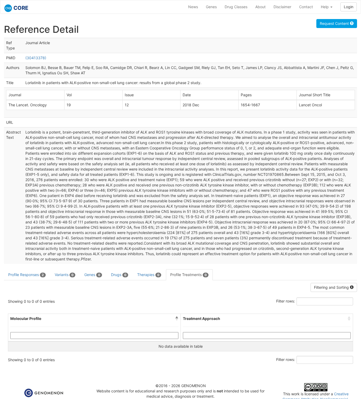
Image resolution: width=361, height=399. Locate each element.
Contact (306, 6)
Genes (211, 6)
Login (348, 6)
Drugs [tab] (118, 274)
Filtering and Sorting (332, 287)
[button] (176, 318)
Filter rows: (285, 301)
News (193, 6)
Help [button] (325, 6)
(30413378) (35, 58)
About (260, 6)
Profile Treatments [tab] (188, 274)
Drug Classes (236, 6)
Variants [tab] (64, 274)
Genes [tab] (92, 274)
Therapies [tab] (148, 274)
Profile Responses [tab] (26, 274)
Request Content (335, 23)
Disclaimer (282, 6)
